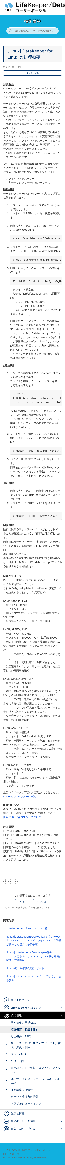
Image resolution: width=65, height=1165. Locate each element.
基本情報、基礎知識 (23, 1022)
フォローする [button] (32, 73)
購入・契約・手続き (23, 1129)
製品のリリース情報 (23, 1121)
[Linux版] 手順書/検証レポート (25, 968)
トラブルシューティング (26, 1103)
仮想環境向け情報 (22, 1089)
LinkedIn (15, 881)
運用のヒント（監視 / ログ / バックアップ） (36, 1070)
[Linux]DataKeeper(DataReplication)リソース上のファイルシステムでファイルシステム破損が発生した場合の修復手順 (33, 940)
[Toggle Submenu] (61, 1000)
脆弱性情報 (18, 1113)
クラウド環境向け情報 (24, 1096)
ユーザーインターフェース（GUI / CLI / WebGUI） (36, 1081)
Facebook (5, 881)
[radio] (23, 901)
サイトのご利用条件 (15, 1150)
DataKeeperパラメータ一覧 (19, 796)
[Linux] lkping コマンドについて (22, 817)
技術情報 (16, 1015)
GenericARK (18, 1054)
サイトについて (20, 1000)
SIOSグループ (11, 1154)
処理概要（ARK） (22, 1036)
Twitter (10, 881)
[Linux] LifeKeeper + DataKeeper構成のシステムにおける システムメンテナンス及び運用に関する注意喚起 (34, 956)
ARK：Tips (17, 1061)
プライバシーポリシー (40, 1150)
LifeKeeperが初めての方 (26, 1007)
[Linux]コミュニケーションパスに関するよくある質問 (34, 978)
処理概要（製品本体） (24, 1029)
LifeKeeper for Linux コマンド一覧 (26, 928)
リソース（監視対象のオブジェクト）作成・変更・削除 (36, 1045)
